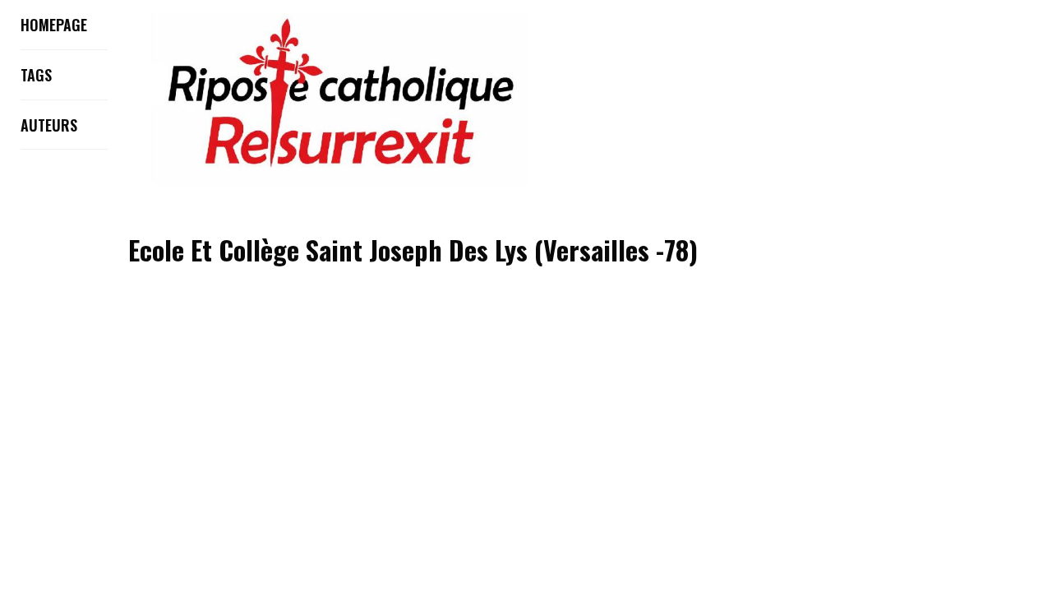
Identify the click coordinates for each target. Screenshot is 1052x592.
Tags (36, 75)
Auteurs (49, 125)
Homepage (54, 24)
